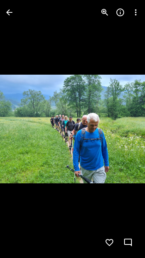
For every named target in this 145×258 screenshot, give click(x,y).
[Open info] (120, 12)
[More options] (135, 12)
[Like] (109, 242)
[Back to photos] (9, 12)
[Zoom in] (105, 12)
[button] (21, 129)
